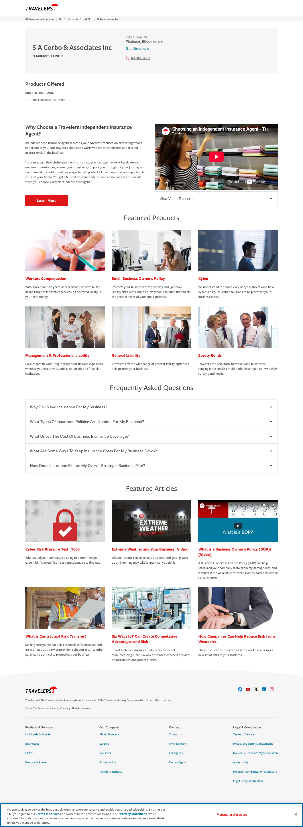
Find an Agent (177, 762)
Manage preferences (232, 815)
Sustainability (107, 762)
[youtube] (250, 689)
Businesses (32, 743)
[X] (258, 689)
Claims (29, 753)
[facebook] (242, 689)
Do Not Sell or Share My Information (255, 753)
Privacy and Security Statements (253, 743)
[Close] (296, 814)
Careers (104, 743)
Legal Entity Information (248, 781)
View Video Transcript (177, 198)
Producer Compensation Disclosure (255, 771)
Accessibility (240, 762)
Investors (105, 753)
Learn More (47, 200)
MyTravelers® (178, 743)
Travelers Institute (110, 771)
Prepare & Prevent (37, 762)
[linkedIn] (266, 689)
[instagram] (274, 689)
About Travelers (109, 734)
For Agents (176, 753)
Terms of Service (243, 734)
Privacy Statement (133, 814)
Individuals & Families (38, 734)
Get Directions (137, 48)
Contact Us (176, 734)
